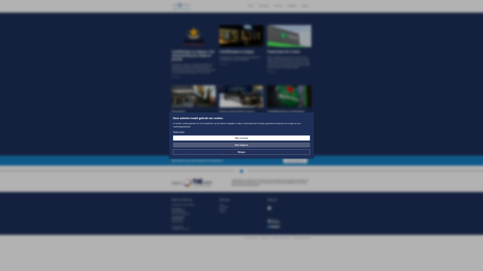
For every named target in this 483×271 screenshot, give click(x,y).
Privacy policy (179, 131)
